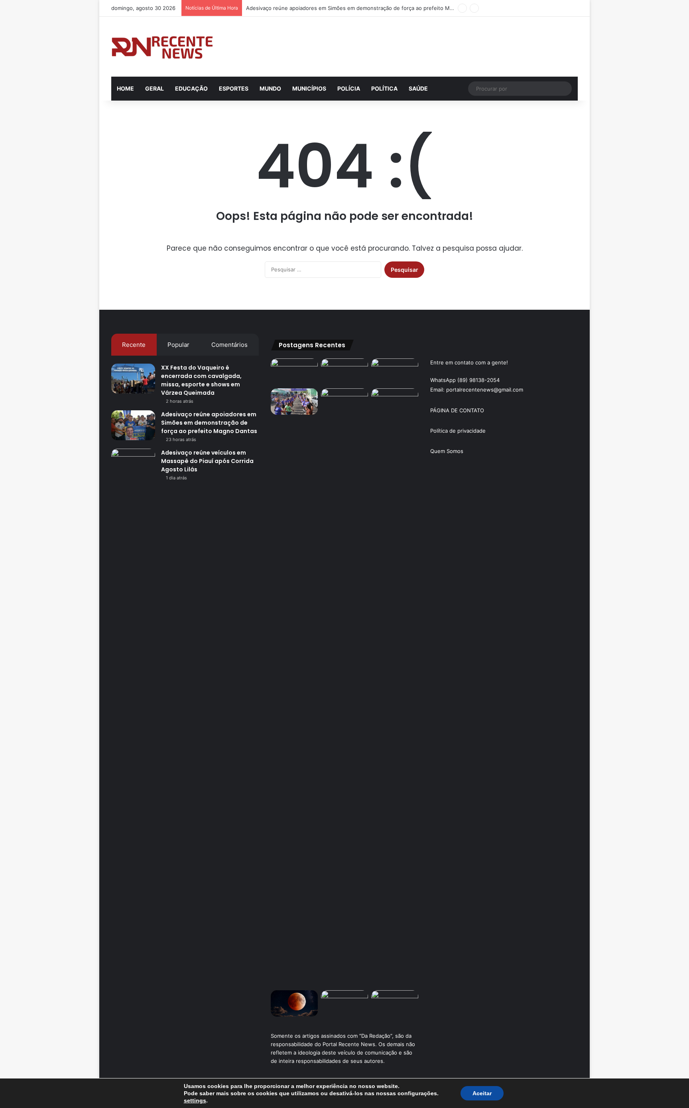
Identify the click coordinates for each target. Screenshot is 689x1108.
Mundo (270, 88)
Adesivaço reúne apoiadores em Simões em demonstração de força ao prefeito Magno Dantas (363, 8)
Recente (134, 344)
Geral (154, 88)
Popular (178, 344)
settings (195, 1100)
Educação (191, 88)
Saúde (418, 88)
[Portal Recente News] (162, 47)
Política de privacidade (458, 430)
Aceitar (482, 1093)
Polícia (348, 88)
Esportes (233, 88)
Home (125, 88)
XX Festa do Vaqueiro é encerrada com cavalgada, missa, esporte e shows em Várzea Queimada (201, 380)
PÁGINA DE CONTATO (457, 410)
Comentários (229, 344)
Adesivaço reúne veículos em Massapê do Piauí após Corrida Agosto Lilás (207, 461)
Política (384, 88)
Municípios (309, 88)
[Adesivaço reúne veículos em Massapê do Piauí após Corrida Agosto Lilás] (133, 464)
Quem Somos (446, 451)
